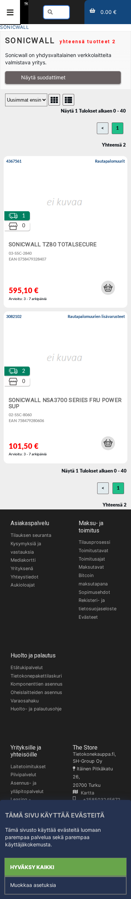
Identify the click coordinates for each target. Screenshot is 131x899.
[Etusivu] (26, 3)
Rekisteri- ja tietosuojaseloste (97, 604)
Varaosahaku (25, 700)
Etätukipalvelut (27, 667)
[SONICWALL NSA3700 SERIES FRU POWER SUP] (65, 387)
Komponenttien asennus (37, 684)
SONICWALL (14, 27)
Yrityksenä (22, 568)
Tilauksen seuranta (31, 535)
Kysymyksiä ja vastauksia (26, 548)
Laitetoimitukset (28, 766)
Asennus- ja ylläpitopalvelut (27, 787)
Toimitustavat (93, 550)
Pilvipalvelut (23, 774)
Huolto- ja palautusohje (36, 709)
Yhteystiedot (25, 577)
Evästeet (88, 617)
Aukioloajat (23, 585)
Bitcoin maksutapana (93, 580)
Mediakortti (23, 560)
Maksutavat (91, 567)
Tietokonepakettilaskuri (36, 676)
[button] (108, 288)
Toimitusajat (92, 559)
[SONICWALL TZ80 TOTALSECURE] (65, 232)
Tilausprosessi (94, 542)
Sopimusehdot (94, 592)
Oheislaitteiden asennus (36, 692)
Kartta (86, 793)
